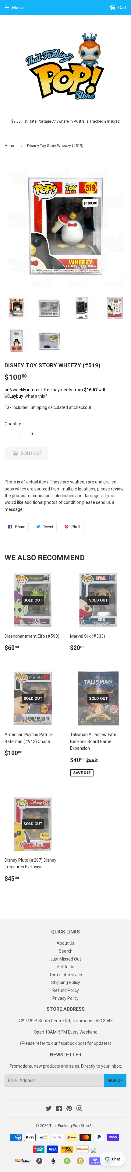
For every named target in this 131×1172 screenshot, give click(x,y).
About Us (65, 943)
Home (10, 145)
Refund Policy (65, 990)
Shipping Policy (65, 982)
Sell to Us (65, 966)
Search (66, 951)
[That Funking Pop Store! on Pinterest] (69, 1109)
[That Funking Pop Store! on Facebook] (59, 1109)
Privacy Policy (65, 998)
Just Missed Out (65, 959)
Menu (17, 7)
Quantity (13, 423)
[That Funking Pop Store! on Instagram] (79, 1109)
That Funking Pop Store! (70, 1125)
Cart (121, 7)
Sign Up (115, 1080)
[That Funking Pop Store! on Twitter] (49, 1109)
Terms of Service (65, 974)
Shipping (38, 407)
